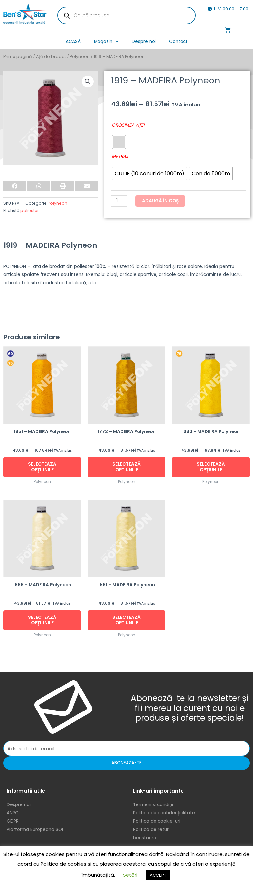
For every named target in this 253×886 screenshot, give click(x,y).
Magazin (103, 41)
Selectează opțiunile (42, 467)
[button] (88, 81)
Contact (178, 41)
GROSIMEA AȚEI (128, 125)
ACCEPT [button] (158, 875)
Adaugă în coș (160, 201)
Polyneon (80, 56)
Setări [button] (130, 875)
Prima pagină (17, 56)
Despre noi (144, 41)
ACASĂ (73, 41)
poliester (29, 210)
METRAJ (120, 156)
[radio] (119, 142)
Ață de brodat (51, 56)
